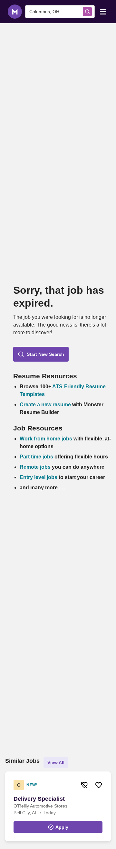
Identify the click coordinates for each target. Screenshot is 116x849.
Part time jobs (36, 456)
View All (55, 762)
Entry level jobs (38, 477)
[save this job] (99, 785)
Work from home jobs (46, 438)
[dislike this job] (84, 785)
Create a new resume (46, 404)
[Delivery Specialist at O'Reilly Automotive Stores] (58, 806)
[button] (41, 354)
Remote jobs (35, 467)
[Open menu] (103, 11)
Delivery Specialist (39, 799)
